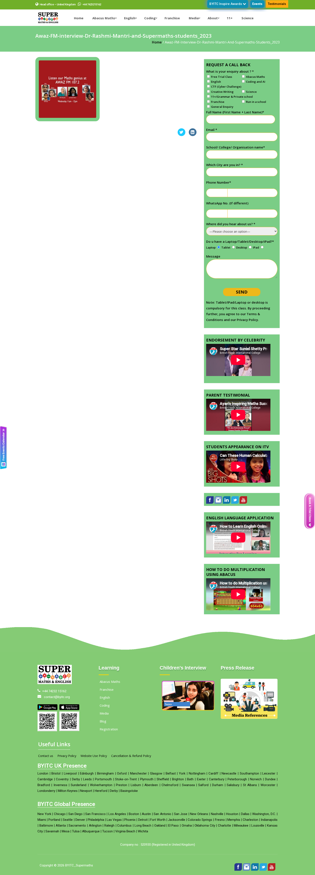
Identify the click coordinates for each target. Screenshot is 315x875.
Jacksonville (176, 827)
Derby (76, 786)
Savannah (52, 838)
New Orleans (199, 821)
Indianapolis (269, 827)
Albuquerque (91, 838)
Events (257, 4)
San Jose (181, 821)
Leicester (268, 780)
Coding (105, 712)
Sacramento (77, 832)
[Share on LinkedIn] (192, 134)
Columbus (124, 832)
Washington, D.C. (264, 821)
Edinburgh (87, 780)
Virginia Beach (125, 838)
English (105, 704)
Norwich (256, 786)
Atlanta (61, 832)
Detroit (143, 827)
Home (157, 42)
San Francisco (95, 821)
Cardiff (213, 780)
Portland (54, 827)
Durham (217, 792)
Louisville (257, 832)
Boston (134, 821)
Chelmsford (170, 792)
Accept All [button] (301, 867)
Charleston (250, 827)
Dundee (270, 786)
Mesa (65, 838)
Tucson (107, 838)
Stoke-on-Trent (126, 786)
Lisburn (136, 792)
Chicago (60, 821)
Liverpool (70, 780)
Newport (86, 798)
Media (104, 720)
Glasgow (156, 780)
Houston (232, 821)
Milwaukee (241, 832)
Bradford (44, 792)
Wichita (143, 838)
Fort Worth (157, 827)
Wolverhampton (101, 792)
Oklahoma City (205, 832)
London (43, 780)
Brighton (178, 786)
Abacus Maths (110, 688)
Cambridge (45, 786)
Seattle (68, 827)
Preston (121, 792)
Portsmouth (103, 786)
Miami (42, 827)
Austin (146, 821)
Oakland (159, 832)
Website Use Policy (94, 763)
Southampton (249, 780)
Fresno (220, 827)
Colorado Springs (200, 827)
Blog (103, 728)
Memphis (233, 827)
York (182, 780)
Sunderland (78, 792)
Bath (190, 786)
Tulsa (76, 838)
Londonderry (46, 798)
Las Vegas (114, 827)
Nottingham (197, 780)
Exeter (201, 786)
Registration (109, 736)
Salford (203, 792)
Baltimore (46, 832)
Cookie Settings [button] (277, 867)
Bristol (55, 780)
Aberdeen (151, 792)
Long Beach (143, 832)
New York (44, 821)
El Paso (173, 832)
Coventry (62, 786)
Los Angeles (117, 821)
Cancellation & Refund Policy (131, 763)
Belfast (171, 780)
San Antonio (162, 821)
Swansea (188, 792)
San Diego (75, 821)
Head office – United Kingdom (58, 4)
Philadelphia (96, 827)
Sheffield (163, 786)
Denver (80, 827)
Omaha (187, 832)
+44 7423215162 (91, 4)
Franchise (107, 696)
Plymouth (146, 786)
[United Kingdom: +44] (211, 193)
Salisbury (233, 792)
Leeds (87, 786)
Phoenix (129, 827)
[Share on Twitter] (181, 134)
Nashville (217, 821)
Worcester (268, 792)
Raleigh (109, 832)
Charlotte (224, 832)
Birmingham (105, 780)
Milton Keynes (68, 798)
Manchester (138, 780)
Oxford (122, 780)
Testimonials (277, 4)
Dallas (245, 821)
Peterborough (237, 786)
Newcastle (229, 780)
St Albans (250, 792)
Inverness (60, 792)
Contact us (45, 763)
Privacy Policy (66, 763)
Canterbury (216, 786)
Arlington (95, 832)
